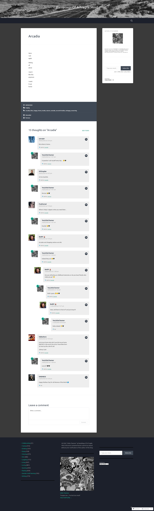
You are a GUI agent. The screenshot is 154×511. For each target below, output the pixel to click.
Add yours (85, 130)
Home (39, 110)
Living (24, 462)
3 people (46, 180)
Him (23, 457)
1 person (49, 163)
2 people (46, 147)
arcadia (28, 110)
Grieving (24, 454)
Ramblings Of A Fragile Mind (77, 7)
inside (44, 110)
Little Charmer (64, 493)
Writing (24, 476)
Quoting (24, 468)
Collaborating (26, 443)
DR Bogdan (42, 171)
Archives (107, 78)
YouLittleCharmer (48, 155)
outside (53, 110)
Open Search (131, 20)
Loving (24, 465)
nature (48, 110)
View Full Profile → (66, 497)
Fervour (28, 118)
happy (35, 110)
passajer (42, 138)
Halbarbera (42, 337)
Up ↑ (132, 507)
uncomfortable (60, 110)
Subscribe (126, 68)
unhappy (68, 110)
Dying (24, 451)
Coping (28, 107)
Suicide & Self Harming (29, 473)
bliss (31, 110)
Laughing (24, 459)
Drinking (24, 448)
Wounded (28, 115)
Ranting (24, 470)
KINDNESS (42, 376)
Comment (83, 422)
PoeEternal (43, 204)
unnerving (74, 110)
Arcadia (34, 36)
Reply (86, 139)
